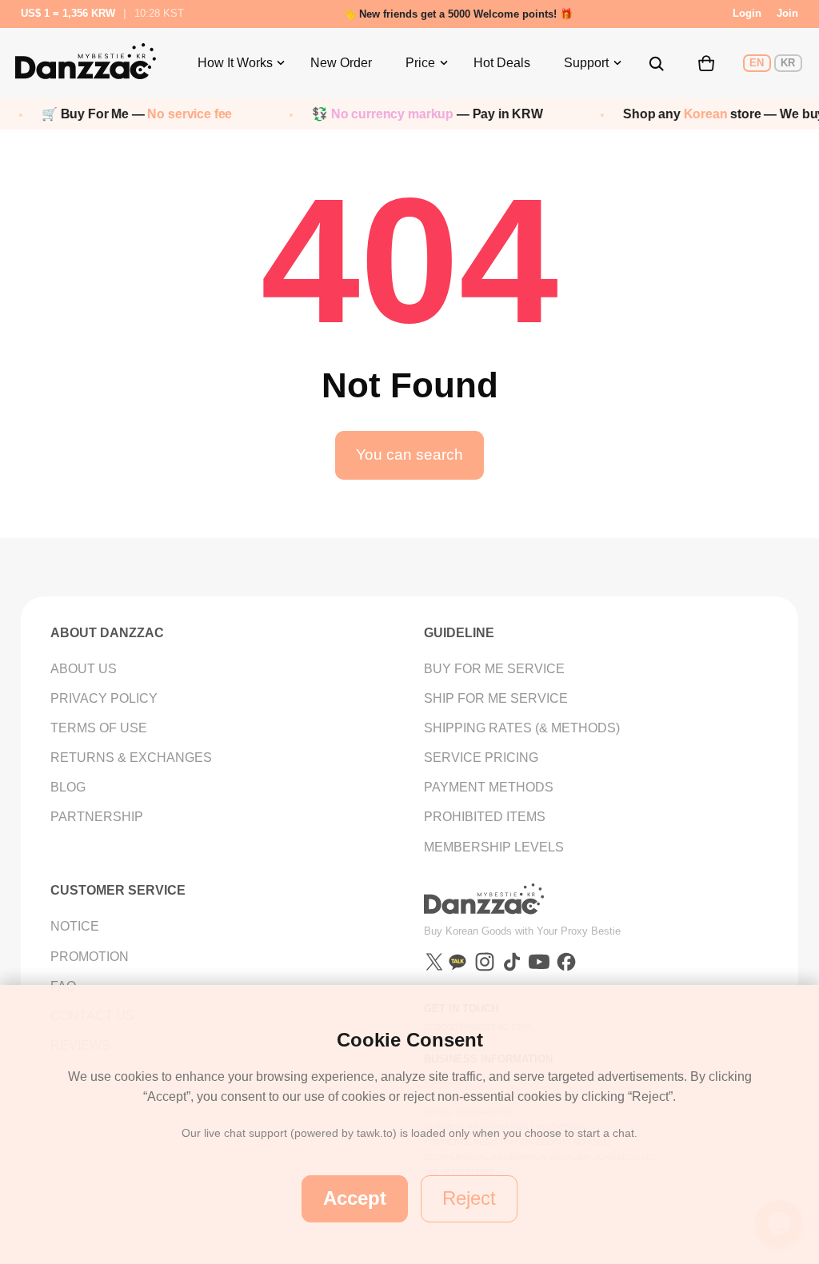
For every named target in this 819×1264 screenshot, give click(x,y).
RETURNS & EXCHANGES (131, 757)
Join (787, 13)
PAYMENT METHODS (488, 787)
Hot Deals (501, 63)
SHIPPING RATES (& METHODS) (522, 728)
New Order (341, 63)
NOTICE (74, 926)
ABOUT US (83, 669)
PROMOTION (89, 956)
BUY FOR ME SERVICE (494, 669)
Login (747, 13)
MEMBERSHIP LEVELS (494, 847)
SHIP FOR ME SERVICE (496, 698)
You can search (409, 454)
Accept (354, 1198)
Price (420, 63)
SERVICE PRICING (481, 757)
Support (586, 63)
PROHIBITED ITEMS (484, 816)
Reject (469, 1198)
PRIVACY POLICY (104, 698)
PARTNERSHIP (96, 816)
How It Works (235, 63)
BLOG (68, 787)
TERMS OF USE (98, 728)
